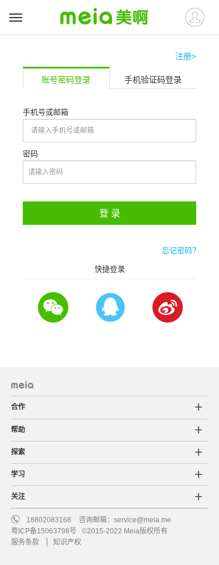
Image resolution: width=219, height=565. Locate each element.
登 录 (109, 213)
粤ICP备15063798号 (44, 531)
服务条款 (25, 542)
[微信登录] (52, 307)
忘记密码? (179, 250)
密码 (30, 153)
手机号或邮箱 (45, 112)
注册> (185, 56)
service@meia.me (142, 520)
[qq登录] (110, 307)
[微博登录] (167, 307)
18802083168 (48, 520)
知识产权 (67, 542)
